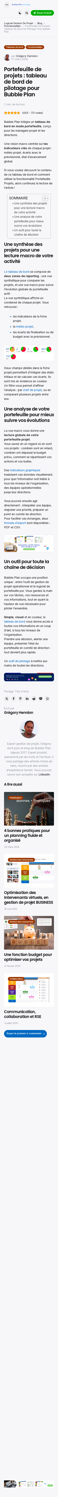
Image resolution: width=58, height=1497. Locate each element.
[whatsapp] (47, 698)
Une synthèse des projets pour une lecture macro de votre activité (30, 208)
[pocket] (40, 698)
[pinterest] (20, 698)
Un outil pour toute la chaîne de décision (27, 232)
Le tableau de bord (16, 271)
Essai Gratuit (44, 12)
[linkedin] (27, 698)
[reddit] (34, 698)
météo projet (24, 326)
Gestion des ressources (21, 859)
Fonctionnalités (12, 25)
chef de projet (32, 390)
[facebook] (13, 698)
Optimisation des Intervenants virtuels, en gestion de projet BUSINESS (28, 897)
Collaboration (16, 979)
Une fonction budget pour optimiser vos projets (28, 957)
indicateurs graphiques (25, 470)
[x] (7, 698)
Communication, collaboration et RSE (22, 1014)
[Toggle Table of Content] (43, 198)
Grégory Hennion (27, 56)
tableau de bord (14, 621)
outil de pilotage (19, 661)
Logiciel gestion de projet (18, 23)
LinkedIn (44, 774)
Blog (39, 23)
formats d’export (15, 523)
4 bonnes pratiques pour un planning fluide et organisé (27, 835)
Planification (15, 798)
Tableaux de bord (14, 47)
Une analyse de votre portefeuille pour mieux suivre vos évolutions (29, 221)
